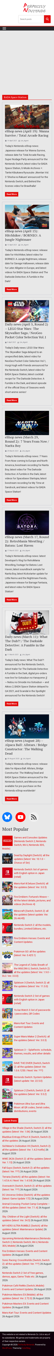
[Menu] (4, 28)
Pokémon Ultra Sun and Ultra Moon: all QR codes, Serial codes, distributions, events (32, 1107)
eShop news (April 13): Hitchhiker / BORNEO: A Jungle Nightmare (23, 235)
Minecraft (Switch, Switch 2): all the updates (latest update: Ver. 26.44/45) (31, 914)
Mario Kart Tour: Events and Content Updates (26, 1312)
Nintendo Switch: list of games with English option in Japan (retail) (31, 873)
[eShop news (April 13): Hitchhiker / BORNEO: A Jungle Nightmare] (27, 217)
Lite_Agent (24, 141)
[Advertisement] (27, 58)
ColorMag (26, 1348)
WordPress (7, 1348)
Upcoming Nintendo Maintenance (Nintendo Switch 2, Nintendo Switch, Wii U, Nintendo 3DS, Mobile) (26, 1242)
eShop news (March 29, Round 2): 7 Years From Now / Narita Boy (27, 441)
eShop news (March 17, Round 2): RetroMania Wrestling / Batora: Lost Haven (27, 541)
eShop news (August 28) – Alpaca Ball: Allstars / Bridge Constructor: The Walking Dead (26, 747)
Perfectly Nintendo (26, 1345)
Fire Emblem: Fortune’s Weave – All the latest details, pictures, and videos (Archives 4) (32, 900)
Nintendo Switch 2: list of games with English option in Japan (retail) (32, 999)
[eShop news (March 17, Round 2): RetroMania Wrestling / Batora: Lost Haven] (27, 523)
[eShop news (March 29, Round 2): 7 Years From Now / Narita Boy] (27, 423)
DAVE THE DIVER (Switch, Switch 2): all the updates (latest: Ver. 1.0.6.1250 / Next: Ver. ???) (32, 1067)
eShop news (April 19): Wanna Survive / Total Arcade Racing (27, 133)
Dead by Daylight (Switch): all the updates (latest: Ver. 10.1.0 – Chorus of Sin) (31, 859)
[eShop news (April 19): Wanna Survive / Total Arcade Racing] (27, 117)
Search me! (47, 19)
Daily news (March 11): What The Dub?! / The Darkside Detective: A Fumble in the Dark (26, 643)
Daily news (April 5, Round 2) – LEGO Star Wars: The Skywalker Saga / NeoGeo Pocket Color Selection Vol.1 (26, 330)
